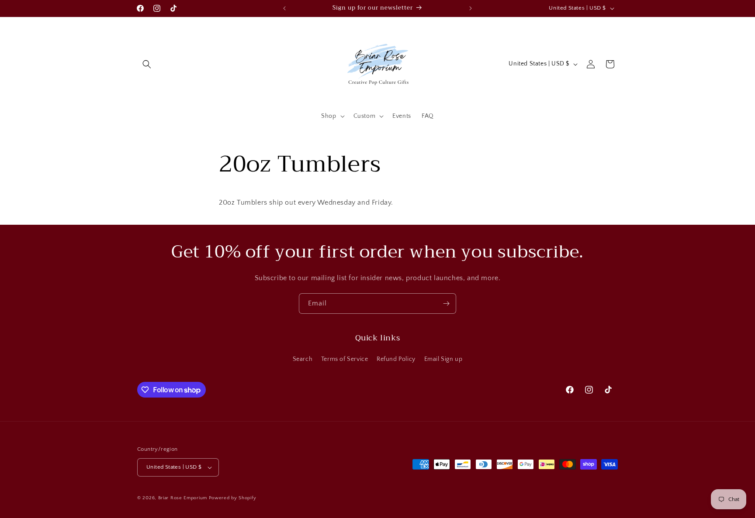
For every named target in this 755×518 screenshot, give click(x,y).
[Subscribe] (446, 303)
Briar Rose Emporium (182, 498)
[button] (146, 64)
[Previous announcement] (284, 8)
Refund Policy (396, 359)
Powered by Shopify (232, 498)
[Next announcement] (470, 8)
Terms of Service (344, 359)
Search (303, 359)
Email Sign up (443, 359)
